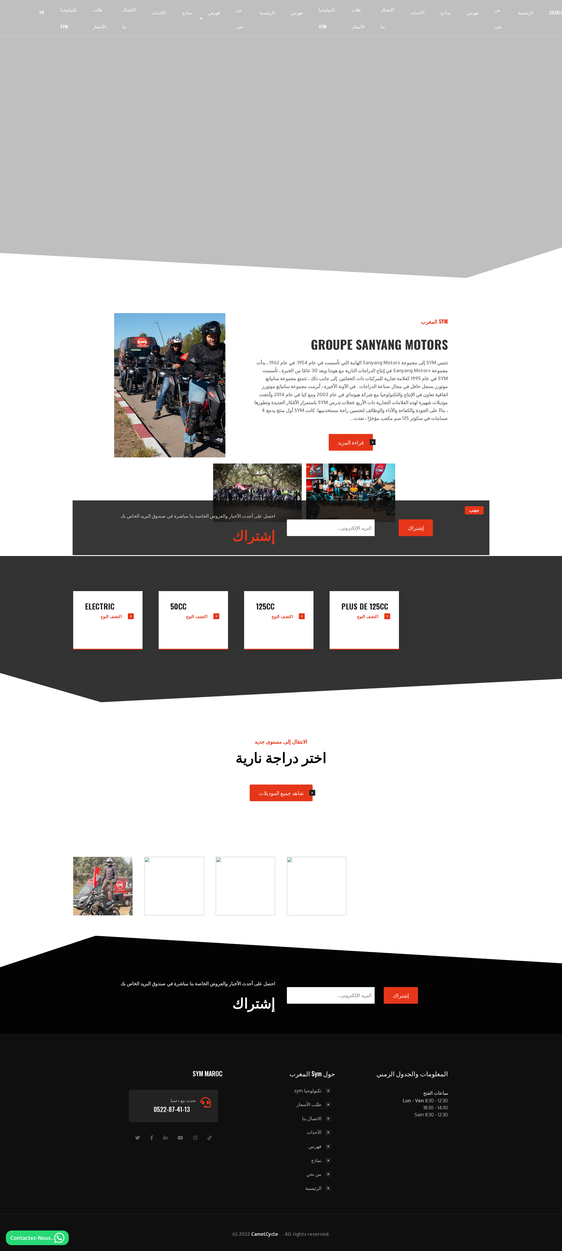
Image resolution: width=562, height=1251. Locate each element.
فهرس (214, 12)
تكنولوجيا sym (68, 18)
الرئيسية (267, 12)
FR (42, 12)
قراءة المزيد (351, 442)
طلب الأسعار (99, 18)
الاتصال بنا (129, 18)
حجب (474, 510)
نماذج (187, 12)
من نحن (240, 18)
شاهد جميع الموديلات (281, 793)
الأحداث (159, 12)
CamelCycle (264, 1234)
